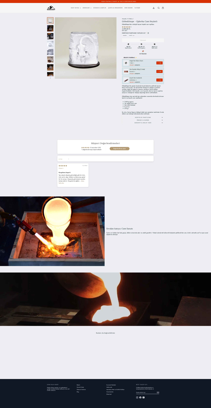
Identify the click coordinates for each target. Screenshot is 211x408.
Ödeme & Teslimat (81, 389)
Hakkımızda (109, 387)
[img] (63, 166)
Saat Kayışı (75, 8)
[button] (126, 27)
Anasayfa (124, 19)
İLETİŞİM (137, 8)
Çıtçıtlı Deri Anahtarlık (136, 78)
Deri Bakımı (129, 8)
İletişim (78, 385)
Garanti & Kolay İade (143, 123)
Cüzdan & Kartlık (99, 8)
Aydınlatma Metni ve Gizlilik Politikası (115, 389)
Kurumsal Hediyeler (111, 385)
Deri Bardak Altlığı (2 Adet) (137, 69)
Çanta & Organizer (115, 8)
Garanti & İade (80, 387)
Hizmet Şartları (110, 392)
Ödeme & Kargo (143, 120)
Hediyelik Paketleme (143, 117)
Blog (78, 392)
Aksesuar (86, 8)
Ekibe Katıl (109, 394)
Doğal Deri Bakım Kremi (136, 61)
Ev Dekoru (130, 19)
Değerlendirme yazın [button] (119, 149)
